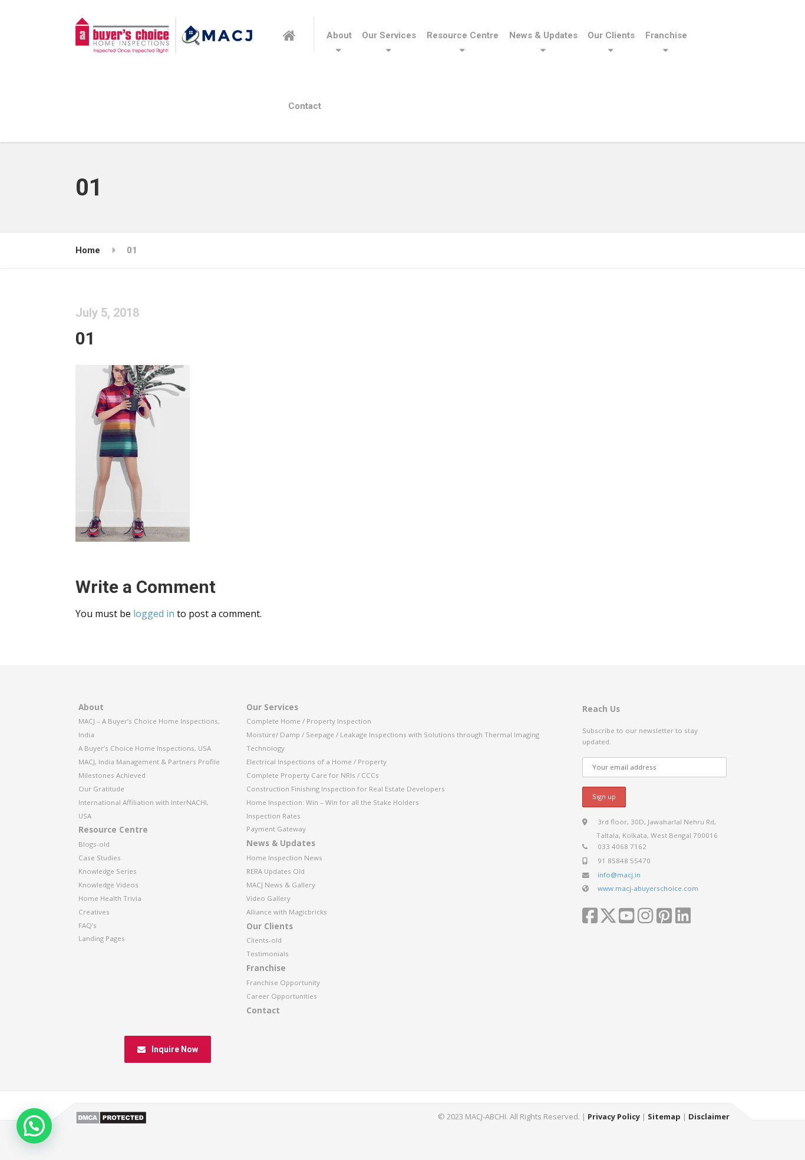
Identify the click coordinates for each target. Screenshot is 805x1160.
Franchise (666, 35)
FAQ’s (87, 925)
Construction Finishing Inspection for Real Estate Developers (345, 788)
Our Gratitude (101, 788)
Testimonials (267, 953)
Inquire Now (174, 1049)
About (339, 35)
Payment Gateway (276, 828)
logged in (153, 613)
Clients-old (264, 940)
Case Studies (99, 857)
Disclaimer (709, 1116)
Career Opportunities (281, 996)
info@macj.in (619, 874)
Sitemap (664, 1116)
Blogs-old (94, 844)
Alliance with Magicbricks (286, 911)
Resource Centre (463, 35)
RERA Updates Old (275, 871)
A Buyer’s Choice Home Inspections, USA (144, 748)
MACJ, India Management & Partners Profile (149, 761)
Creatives (94, 911)
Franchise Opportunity (283, 982)
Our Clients (611, 35)
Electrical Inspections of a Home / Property (316, 761)
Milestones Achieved (112, 775)
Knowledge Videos (108, 884)
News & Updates (543, 35)
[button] (34, 1126)
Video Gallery (268, 898)
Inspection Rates (273, 815)
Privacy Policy (614, 1116)
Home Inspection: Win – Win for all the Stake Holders (332, 802)
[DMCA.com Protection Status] (111, 1116)
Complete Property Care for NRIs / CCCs (312, 775)
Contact (304, 106)
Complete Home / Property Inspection (308, 721)
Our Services (389, 35)
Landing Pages (101, 938)
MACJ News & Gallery (280, 884)
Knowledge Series (107, 871)
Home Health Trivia (109, 898)
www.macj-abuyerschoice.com (648, 888)
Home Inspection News (284, 857)
